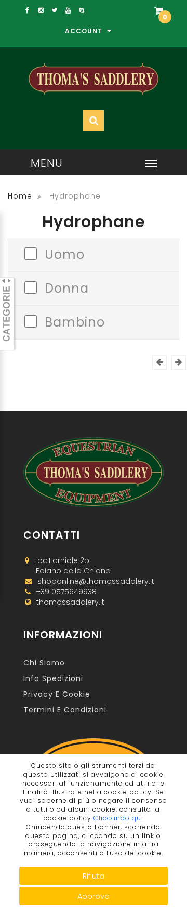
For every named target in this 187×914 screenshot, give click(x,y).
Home (20, 196)
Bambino (75, 321)
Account (84, 31)
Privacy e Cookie (56, 694)
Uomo (65, 253)
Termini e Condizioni (64, 709)
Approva (93, 896)
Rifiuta (93, 876)
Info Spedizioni (53, 678)
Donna (67, 287)
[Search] (134, 42)
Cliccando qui (118, 818)
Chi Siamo (44, 663)
